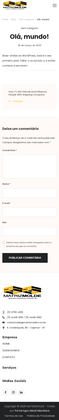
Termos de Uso (13, 416)
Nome (6, 184)
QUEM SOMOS (11, 350)
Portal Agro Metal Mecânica (32, 410)
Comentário (9, 150)
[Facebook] (5, 392)
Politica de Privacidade (41, 416)
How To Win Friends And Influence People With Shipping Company (28, 93)
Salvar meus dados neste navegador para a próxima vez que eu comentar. (28, 244)
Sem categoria (29, 28)
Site (4, 222)
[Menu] (55, 5)
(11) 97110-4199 (15, 312)
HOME (6, 344)
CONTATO (8, 357)
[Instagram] (13, 392)
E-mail (6, 203)
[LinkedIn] (21, 392)
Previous (18, 101)
